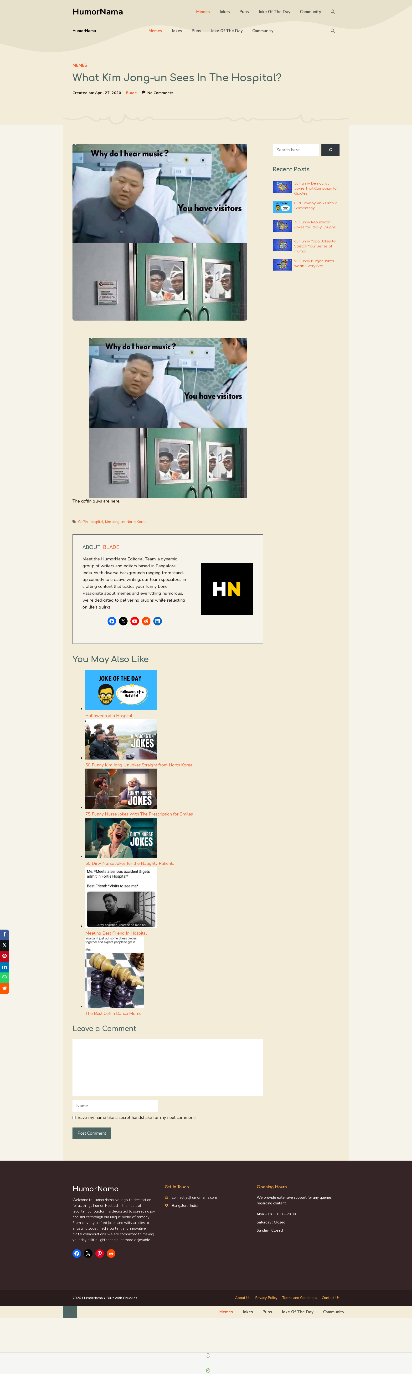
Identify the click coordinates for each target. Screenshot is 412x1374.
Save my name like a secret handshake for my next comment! (137, 1117)
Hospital (96, 521)
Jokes (224, 12)
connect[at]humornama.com (194, 1197)
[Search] (330, 150)
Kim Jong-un (115, 521)
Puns (244, 12)
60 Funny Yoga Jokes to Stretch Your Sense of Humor (315, 246)
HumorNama (97, 12)
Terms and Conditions (299, 1297)
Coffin (83, 521)
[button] (333, 12)
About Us (242, 1297)
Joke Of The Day (274, 12)
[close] (208, 1355)
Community (310, 12)
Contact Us (331, 1297)
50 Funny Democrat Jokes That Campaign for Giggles (316, 188)
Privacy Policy (266, 1297)
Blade (131, 93)
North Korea (136, 521)
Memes (203, 12)
